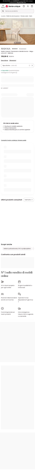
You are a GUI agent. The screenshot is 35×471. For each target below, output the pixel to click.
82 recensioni (22, 48)
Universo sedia (24, 16)
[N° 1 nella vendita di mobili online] (13, 6)
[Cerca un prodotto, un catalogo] (3, 11)
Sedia (30, 16)
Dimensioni (12, 60)
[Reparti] (3, 6)
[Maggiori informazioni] (16, 72)
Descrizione (4, 60)
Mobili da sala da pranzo (13, 16)
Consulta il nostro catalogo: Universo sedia (13, 140)
